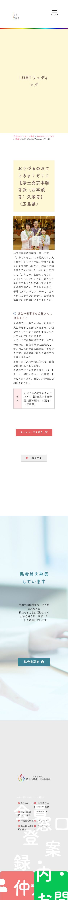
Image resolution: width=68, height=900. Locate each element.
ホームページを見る (31, 432)
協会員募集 (31, 661)
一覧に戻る (35, 458)
